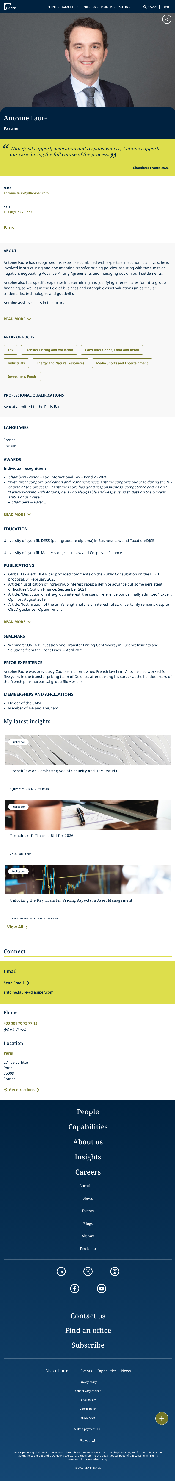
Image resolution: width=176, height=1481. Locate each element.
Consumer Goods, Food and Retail (112, 350)
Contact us (88, 1315)
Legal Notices (110, 1455)
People (52, 6)
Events (88, 1210)
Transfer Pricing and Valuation (49, 350)
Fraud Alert (88, 1418)
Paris (9, 227)
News (88, 1198)
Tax (10, 350)
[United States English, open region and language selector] (167, 7)
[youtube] (101, 1288)
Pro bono (88, 1248)
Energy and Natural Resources (60, 363)
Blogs (88, 1223)
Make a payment (84, 1429)
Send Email (14, 982)
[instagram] (114, 1271)
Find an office (88, 1330)
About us (90, 6)
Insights (107, 6)
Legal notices (88, 1400)
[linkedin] (61, 1271)
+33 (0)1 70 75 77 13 (19, 212)
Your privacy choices (88, 1391)
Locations (88, 1185)
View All (15, 927)
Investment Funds (22, 376)
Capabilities (70, 6)
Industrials (16, 363)
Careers (123, 6)
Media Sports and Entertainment (122, 363)
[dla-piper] (18, 6)
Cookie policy (88, 1409)
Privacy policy (88, 1382)
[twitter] (88, 1271)
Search (152, 7)
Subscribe (88, 1345)
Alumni (88, 1236)
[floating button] (161, 1418)
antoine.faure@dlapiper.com (26, 193)
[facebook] (74, 1288)
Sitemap (85, 1440)
